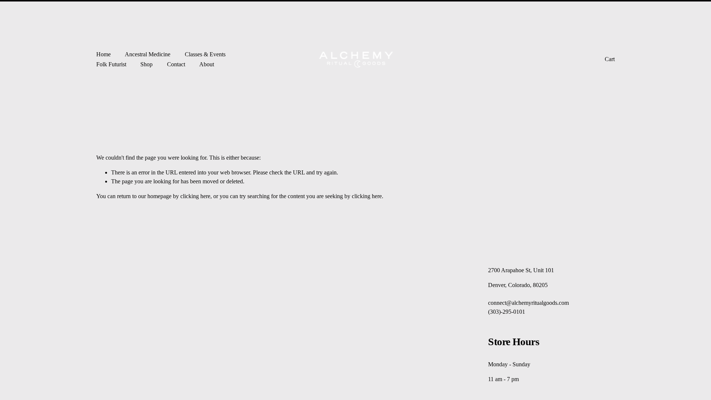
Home (103, 54)
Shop (146, 64)
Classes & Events (205, 54)
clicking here (195, 196)
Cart (610, 59)
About (206, 64)
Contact (176, 64)
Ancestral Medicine (147, 54)
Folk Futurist (111, 64)
